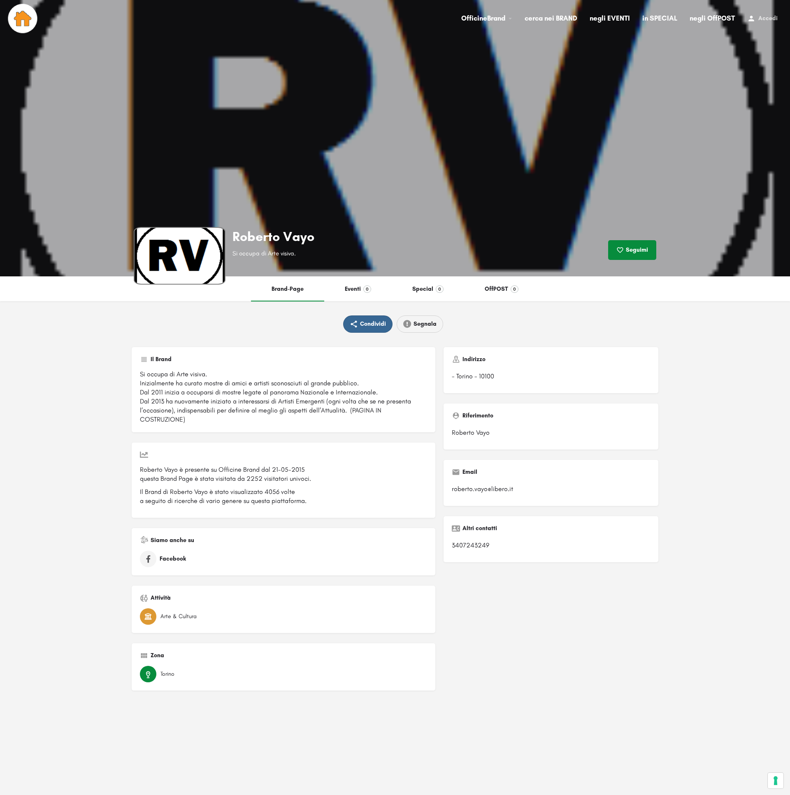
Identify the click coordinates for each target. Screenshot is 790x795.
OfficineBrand (483, 18)
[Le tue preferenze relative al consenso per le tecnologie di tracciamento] (775, 780)
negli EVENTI (610, 18)
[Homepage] (23, 18)
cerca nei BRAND (551, 18)
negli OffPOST (712, 18)
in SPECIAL (659, 18)
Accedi (768, 18)
